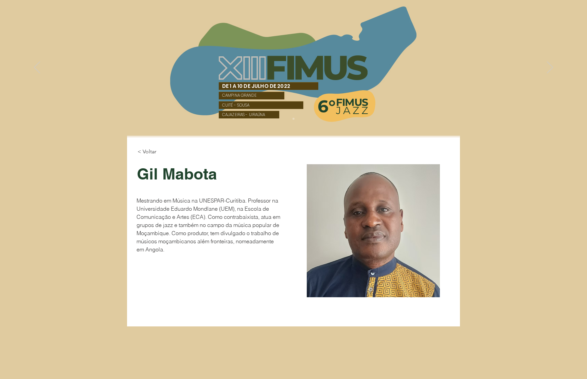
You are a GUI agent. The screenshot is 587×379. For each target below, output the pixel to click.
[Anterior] (37, 67)
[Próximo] (550, 67)
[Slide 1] (293, 119)
